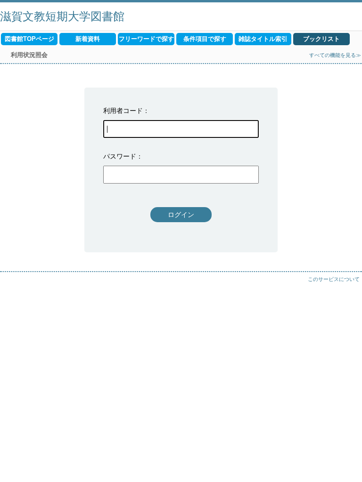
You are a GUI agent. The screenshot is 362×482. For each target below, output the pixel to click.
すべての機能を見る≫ (335, 55)
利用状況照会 (29, 54)
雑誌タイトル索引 (263, 38)
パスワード (119, 156)
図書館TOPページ (29, 38)
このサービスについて (334, 279)
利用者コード (123, 110)
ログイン (181, 214)
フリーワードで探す (146, 38)
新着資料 (87, 38)
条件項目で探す (204, 38)
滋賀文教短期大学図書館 (62, 16)
